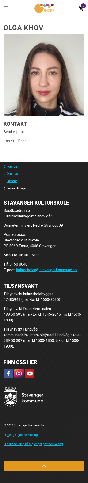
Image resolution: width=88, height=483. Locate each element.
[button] (24, 396)
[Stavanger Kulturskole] (44, 8)
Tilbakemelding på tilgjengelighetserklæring (33, 444)
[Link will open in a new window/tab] (8, 373)
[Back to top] (44, 466)
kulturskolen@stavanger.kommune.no (46, 270)
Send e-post (14, 132)
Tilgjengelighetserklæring (21, 435)
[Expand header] (7, 8)
